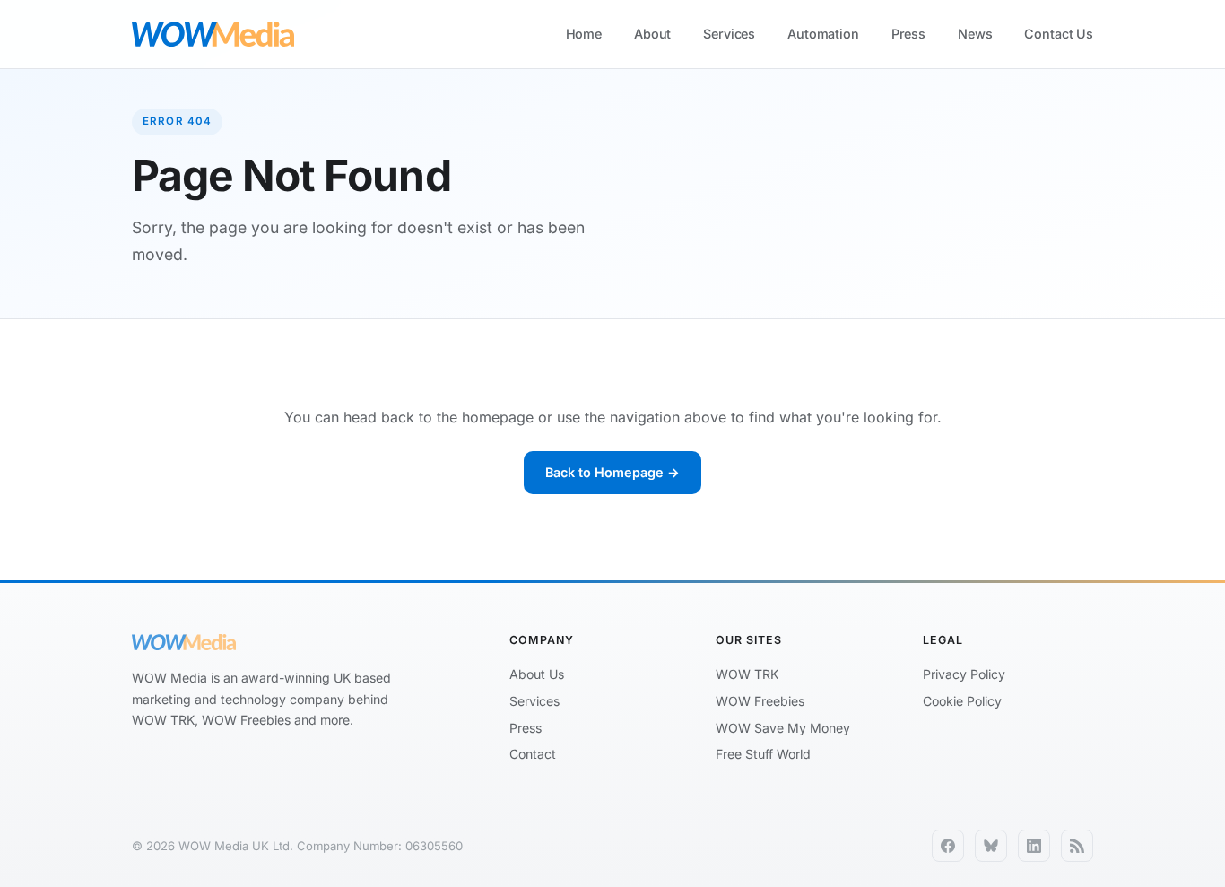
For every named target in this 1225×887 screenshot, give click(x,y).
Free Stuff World (763, 753)
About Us (536, 674)
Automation (823, 33)
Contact (532, 753)
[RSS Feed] (1077, 846)
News (975, 33)
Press (908, 33)
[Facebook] (948, 846)
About (652, 33)
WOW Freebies (760, 701)
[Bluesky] (991, 846)
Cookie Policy (962, 701)
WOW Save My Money (783, 727)
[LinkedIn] (1034, 846)
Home (584, 33)
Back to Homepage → (612, 472)
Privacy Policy (964, 674)
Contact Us (1058, 33)
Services (729, 33)
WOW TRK (747, 674)
